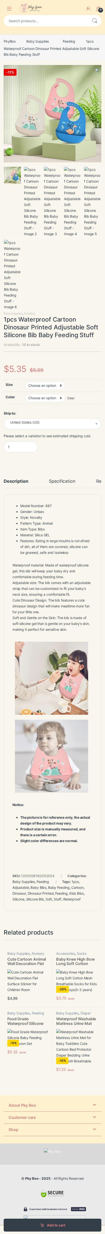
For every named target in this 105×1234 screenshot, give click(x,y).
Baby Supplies (37, 41)
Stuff (57, 899)
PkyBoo (10, 41)
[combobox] (46, 20)
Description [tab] (16, 481)
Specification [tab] (62, 481)
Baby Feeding (59, 887)
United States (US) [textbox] (24, 422)
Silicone (18, 899)
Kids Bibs (76, 893)
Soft (49, 899)
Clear (70, 398)
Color (10, 397)
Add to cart (56, 1225)
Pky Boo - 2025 (37, 1178)
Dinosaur (19, 893)
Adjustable (20, 887)
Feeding (69, 41)
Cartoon (77, 887)
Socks (81, 953)
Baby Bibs (38, 887)
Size (9, 384)
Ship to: (10, 413)
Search (94, 20)
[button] (97, 70)
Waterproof (72, 899)
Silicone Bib (35, 899)
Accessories (65, 953)
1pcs (75, 882)
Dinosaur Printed (41, 893)
